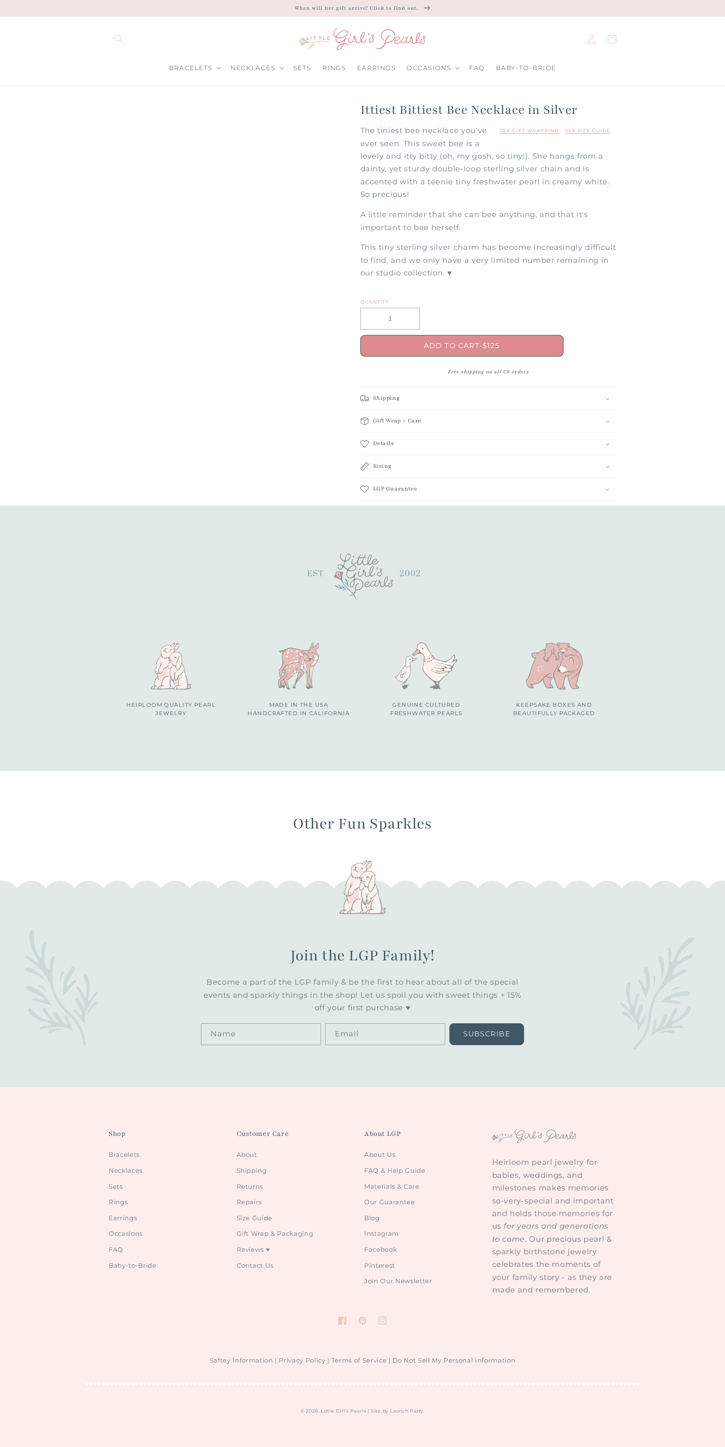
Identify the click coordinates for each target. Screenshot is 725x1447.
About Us (379, 1155)
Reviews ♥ (253, 1249)
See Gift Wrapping (529, 131)
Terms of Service (359, 1360)
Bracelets (124, 1155)
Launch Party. (407, 1411)
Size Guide (255, 1218)
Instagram (381, 1233)
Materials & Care (392, 1186)
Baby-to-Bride (132, 1265)
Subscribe (486, 1034)
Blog (372, 1218)
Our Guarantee (389, 1202)
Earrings (123, 1218)
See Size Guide (587, 131)
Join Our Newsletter (398, 1281)
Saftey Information (241, 1360)
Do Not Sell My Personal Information (453, 1360)
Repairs (249, 1202)
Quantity (374, 302)
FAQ (116, 1249)
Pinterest (379, 1265)
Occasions (126, 1233)
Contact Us (255, 1265)
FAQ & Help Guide (394, 1170)
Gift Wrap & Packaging (275, 1233)
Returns (250, 1186)
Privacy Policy (302, 1360)
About (247, 1155)
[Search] (119, 39)
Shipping (252, 1170)
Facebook (380, 1249)
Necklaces (126, 1170)
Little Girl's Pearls (343, 1411)
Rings (118, 1202)
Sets (116, 1186)
